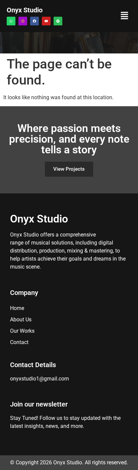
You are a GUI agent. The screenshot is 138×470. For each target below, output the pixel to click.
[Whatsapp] (11, 21)
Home (17, 308)
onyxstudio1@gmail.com (39, 378)
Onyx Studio (25, 10)
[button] (124, 16)
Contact (19, 342)
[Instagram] (22, 21)
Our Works (22, 331)
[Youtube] (46, 21)
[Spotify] (58, 21)
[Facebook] (34, 21)
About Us (20, 319)
